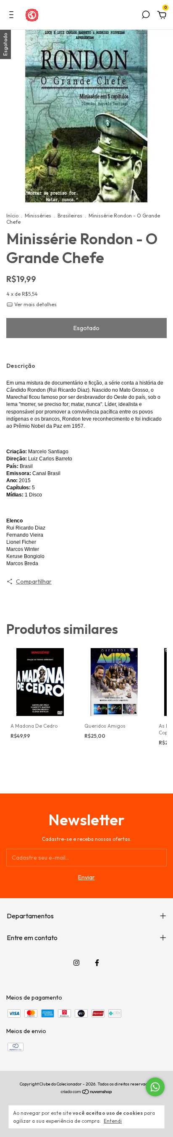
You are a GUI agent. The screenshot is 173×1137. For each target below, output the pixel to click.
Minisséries (38, 215)
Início (12, 215)
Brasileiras (70, 215)
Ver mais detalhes (35, 304)
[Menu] (12, 16)
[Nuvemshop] (86, 1092)
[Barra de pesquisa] (146, 16)
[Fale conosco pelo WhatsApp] (155, 1087)
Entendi (113, 1121)
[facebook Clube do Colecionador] (97, 962)
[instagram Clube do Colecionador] (76, 962)
